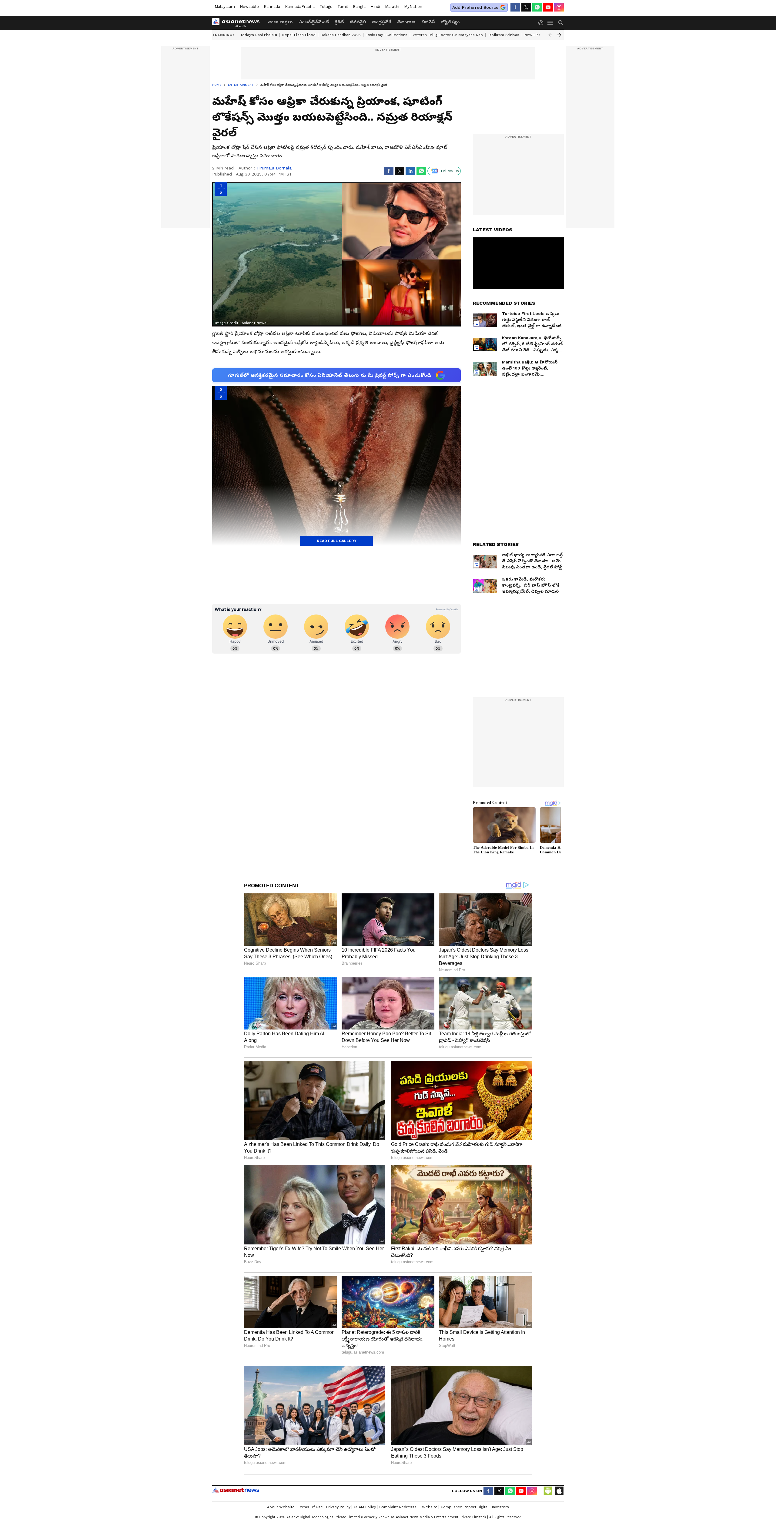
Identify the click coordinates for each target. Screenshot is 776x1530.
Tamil (342, 6)
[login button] (542, 23)
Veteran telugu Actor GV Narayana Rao (448, 35)
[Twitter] (526, 7)
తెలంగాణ (406, 21)
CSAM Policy (365, 1507)
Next (559, 35)
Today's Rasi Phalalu (258, 35)
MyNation (413, 6)
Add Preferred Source (475, 7)
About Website (281, 1507)
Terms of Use (310, 1507)
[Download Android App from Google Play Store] (548, 1491)
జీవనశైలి (358, 21)
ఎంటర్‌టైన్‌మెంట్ (314, 21)
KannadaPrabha (300, 6)
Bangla (359, 6)
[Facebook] (515, 7)
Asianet (235, 1490)
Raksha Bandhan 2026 (341, 35)
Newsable (249, 6)
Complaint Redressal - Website (408, 1507)
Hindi (375, 6)
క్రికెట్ (339, 21)
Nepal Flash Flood (299, 35)
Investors (500, 1507)
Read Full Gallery (336, 541)
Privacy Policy (338, 1507)
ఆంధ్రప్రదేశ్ (381, 21)
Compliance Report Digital (465, 1507)
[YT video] (548, 7)
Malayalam (225, 6)
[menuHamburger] (550, 23)
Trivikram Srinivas (503, 35)
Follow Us (450, 171)
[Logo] (238, 23)
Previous (550, 35)
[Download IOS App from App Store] (559, 1491)
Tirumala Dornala (274, 168)
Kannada (272, 6)
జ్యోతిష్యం (450, 21)
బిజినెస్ (428, 21)
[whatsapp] (537, 7)
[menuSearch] (560, 22)
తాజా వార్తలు (280, 21)
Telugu (326, 6)
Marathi (392, 6)
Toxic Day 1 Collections (386, 35)
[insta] (559, 7)
